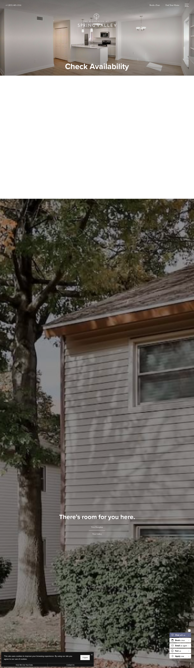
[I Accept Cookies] (92, 655)
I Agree (85, 657)
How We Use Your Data (24, 665)
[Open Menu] (187, 5)
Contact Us (70, 665)
